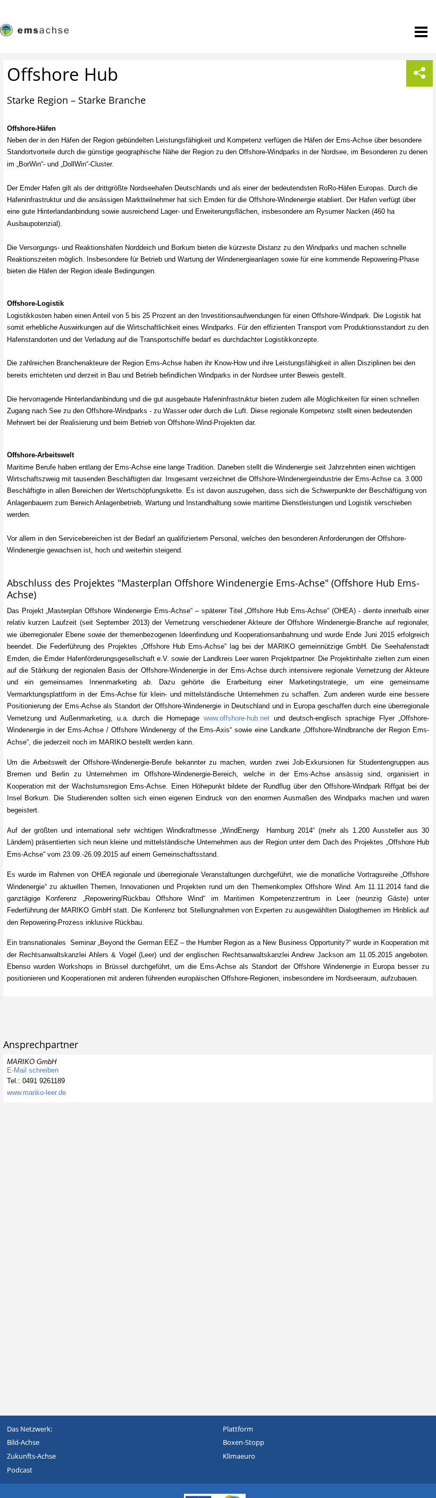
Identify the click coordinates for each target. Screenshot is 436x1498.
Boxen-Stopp (243, 1442)
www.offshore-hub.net (237, 718)
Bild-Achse (23, 1442)
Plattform (238, 1429)
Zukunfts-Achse (31, 1456)
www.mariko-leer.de (36, 1093)
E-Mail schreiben (32, 1070)
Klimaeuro (239, 1456)
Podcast (19, 1470)
